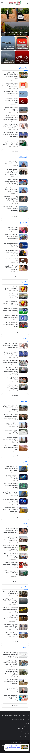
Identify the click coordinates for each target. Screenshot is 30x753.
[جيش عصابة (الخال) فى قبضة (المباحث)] (23, 230)
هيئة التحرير (26, 726)
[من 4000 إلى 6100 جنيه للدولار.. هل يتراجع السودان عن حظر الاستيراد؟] (23, 126)
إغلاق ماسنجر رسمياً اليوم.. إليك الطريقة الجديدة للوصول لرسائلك (10, 501)
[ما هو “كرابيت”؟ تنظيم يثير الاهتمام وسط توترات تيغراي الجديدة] (23, 408)
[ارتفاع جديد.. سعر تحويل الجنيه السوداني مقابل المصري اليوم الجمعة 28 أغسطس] (23, 370)
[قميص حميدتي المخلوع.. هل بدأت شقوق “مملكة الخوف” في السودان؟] (23, 190)
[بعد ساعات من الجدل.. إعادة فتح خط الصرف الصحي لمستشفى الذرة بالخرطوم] (23, 672)
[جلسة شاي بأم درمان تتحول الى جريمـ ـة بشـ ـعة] (23, 594)
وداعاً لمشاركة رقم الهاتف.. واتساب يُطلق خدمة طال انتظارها (10, 485)
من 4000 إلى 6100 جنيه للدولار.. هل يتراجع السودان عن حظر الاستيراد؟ (10, 126)
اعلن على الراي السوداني (23, 736)
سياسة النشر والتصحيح (23, 728)
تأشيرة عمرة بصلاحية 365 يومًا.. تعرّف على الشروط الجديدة (11, 572)
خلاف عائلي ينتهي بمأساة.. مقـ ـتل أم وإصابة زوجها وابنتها (11, 626)
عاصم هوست (5, 745)
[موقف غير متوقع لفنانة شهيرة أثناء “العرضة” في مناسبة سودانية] (23, 539)
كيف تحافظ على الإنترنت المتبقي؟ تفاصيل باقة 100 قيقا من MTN (11, 468)
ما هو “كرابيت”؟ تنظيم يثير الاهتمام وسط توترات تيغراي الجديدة (10, 408)
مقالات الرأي (24, 222)
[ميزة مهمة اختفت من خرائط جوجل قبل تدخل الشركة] (23, 477)
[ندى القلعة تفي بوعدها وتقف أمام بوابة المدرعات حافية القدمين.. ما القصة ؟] (23, 118)
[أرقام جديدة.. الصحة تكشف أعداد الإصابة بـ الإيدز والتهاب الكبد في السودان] (23, 655)
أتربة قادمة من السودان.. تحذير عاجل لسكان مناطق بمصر (11, 447)
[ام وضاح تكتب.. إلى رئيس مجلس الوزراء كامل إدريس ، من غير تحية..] (23, 268)
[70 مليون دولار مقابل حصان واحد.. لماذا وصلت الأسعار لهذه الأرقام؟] (23, 548)
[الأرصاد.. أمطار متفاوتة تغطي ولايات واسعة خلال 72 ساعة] (8, 57)
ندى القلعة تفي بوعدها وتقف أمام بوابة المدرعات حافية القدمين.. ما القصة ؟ (10, 117)
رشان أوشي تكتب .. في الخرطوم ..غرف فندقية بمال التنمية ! (10, 252)
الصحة (25, 647)
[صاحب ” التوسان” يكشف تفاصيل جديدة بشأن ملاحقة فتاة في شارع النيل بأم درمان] (15, 22)
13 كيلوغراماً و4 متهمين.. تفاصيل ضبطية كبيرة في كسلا (11, 617)
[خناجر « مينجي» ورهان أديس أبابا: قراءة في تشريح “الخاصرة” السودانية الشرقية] (23, 199)
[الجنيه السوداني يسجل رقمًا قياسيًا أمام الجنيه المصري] (23, 363)
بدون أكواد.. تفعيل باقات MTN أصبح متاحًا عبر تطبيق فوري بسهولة (10, 509)
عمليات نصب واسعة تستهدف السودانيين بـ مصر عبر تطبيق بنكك (22, 48)
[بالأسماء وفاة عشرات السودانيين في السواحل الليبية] (22, 57)
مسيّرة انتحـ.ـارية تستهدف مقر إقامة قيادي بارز (9, 48)
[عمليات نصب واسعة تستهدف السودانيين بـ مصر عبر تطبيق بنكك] (22, 43)
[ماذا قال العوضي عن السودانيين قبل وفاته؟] (23, 690)
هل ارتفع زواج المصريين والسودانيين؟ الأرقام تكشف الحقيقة (10, 564)
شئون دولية (24, 401)
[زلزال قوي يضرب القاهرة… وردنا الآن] (23, 432)
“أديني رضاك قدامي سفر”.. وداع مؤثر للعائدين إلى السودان (11, 555)
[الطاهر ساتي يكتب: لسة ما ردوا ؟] (23, 261)
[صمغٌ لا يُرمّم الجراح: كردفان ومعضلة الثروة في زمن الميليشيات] (23, 209)
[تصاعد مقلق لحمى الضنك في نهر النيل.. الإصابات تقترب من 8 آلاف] (23, 698)
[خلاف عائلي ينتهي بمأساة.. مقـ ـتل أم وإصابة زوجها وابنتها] (23, 627)
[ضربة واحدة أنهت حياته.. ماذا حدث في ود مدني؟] (23, 635)
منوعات (25, 524)
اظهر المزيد (15, 332)
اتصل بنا (27, 733)
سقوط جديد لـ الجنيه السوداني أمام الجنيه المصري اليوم (12, 387)
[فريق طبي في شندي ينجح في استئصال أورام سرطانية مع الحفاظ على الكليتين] (23, 663)
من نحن (27, 723)
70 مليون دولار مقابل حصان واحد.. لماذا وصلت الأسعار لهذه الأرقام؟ (10, 547)
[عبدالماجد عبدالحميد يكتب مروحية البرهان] (23, 245)
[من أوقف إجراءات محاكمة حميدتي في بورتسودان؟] (23, 164)
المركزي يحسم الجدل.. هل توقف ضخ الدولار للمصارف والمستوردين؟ (10, 134)
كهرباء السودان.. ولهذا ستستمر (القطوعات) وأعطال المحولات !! (11, 236)
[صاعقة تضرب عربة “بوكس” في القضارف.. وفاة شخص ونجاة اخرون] (23, 601)
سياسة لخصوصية (25, 731)
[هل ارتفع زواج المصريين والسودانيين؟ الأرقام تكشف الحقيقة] (23, 565)
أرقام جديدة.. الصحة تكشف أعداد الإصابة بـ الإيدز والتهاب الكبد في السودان (10, 654)
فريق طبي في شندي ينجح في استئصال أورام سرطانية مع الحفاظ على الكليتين (10, 662)
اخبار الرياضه (24, 282)
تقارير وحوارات (23, 157)
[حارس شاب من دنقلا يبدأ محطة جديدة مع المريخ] (23, 289)
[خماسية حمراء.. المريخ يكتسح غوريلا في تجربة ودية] (23, 303)
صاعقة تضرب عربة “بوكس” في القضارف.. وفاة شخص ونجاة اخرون (10, 601)
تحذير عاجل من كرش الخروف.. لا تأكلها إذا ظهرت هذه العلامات (10, 681)
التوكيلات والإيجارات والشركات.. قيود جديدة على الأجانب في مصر (10, 439)
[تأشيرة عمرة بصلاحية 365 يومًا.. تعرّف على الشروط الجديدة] (23, 573)
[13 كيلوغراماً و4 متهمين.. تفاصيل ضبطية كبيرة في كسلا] (23, 618)
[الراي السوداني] (15, 3)
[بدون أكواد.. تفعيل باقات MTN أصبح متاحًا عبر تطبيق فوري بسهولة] (23, 510)
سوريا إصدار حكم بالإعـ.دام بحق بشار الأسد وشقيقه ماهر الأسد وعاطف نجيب (11, 416)
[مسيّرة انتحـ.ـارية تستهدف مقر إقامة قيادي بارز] (8, 43)
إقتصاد (25, 339)
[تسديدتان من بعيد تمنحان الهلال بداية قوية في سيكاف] (23, 311)
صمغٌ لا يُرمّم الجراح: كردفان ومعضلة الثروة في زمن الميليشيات (10, 208)
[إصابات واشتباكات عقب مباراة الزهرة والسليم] (23, 296)
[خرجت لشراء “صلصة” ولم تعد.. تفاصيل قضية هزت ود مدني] (23, 610)
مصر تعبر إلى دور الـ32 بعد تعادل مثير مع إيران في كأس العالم (10, 324)
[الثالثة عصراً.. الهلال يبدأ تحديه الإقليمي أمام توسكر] (23, 318)
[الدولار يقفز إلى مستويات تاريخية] (23, 380)
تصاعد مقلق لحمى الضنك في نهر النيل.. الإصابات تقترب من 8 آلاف (11, 697)
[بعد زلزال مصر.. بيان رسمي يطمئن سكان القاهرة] (23, 425)
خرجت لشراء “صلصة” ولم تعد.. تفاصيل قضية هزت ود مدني (10, 609)
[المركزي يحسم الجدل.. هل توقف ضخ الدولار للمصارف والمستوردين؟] (23, 135)
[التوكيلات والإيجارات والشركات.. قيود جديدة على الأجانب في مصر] (23, 440)
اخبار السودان (23, 68)
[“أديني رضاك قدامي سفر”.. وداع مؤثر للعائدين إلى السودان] (23, 556)
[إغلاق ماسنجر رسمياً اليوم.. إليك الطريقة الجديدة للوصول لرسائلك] (23, 501)
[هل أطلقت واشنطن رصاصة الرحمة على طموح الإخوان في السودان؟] (23, 182)
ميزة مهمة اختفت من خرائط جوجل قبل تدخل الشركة (12, 477)
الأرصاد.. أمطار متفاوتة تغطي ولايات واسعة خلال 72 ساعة (8, 62)
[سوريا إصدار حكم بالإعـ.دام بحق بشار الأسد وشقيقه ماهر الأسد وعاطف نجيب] (23, 417)
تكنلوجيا (25, 462)
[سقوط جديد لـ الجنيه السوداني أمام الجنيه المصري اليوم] (23, 387)
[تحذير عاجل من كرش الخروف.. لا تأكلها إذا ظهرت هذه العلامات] (23, 682)
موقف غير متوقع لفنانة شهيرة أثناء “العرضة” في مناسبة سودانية (11, 539)
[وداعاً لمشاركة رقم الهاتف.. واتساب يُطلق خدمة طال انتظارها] (23, 486)
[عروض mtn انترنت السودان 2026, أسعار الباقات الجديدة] (23, 494)
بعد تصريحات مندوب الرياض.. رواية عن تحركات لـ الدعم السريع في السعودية (10, 143)
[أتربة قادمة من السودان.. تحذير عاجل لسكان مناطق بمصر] (23, 448)
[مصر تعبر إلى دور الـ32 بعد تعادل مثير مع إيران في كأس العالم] (23, 325)
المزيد (3, 68)
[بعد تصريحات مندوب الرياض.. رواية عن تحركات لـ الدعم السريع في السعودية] (23, 143)
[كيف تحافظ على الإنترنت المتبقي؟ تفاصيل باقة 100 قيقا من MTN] (23, 469)
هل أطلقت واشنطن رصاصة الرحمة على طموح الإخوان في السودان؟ (11, 181)
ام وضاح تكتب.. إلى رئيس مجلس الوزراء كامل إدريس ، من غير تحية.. (10, 267)
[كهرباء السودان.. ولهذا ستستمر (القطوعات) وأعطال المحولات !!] (23, 237)
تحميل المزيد (15, 151)
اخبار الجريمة (24, 587)
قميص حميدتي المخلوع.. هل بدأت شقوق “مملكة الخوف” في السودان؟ (11, 189)
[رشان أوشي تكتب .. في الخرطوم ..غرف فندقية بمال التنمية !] (23, 253)
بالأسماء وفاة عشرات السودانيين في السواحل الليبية (22, 62)
